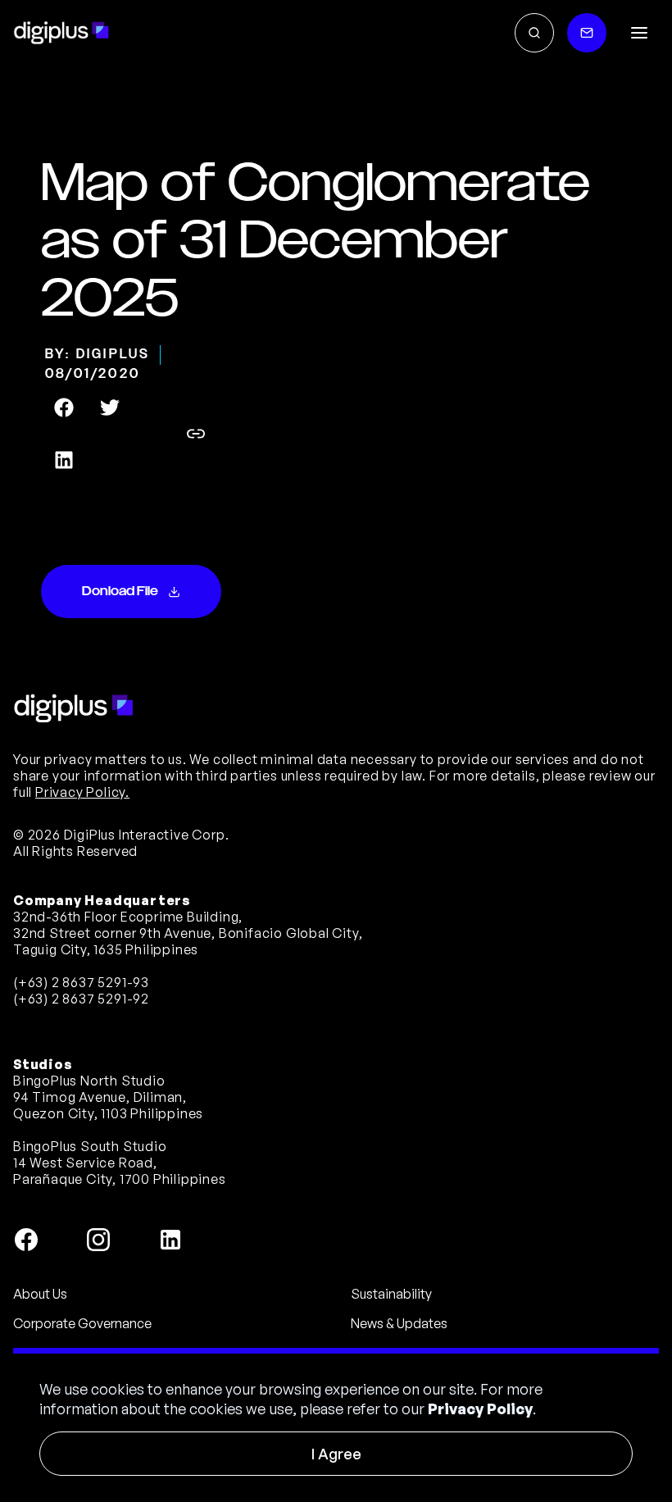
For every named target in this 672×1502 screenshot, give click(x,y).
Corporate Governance (82, 1323)
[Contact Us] (586, 32)
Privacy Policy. (82, 792)
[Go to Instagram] (98, 1240)
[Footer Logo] (73, 708)
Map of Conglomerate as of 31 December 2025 (315, 242)
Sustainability (391, 1294)
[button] (639, 32)
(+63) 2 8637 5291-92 (81, 998)
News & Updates (399, 1323)
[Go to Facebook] (26, 1240)
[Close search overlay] (534, 32)
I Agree (336, 1454)
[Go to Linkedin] (170, 1240)
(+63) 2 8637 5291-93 (81, 982)
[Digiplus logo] (61, 33)
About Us (40, 1294)
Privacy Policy (480, 1409)
